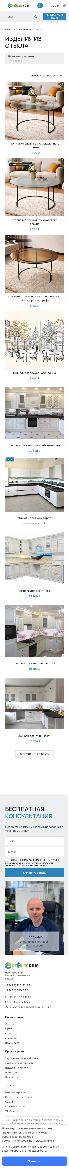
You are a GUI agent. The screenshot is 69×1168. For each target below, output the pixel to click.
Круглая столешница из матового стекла (34, 222)
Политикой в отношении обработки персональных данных (29, 864)
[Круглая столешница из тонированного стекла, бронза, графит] (34, 264)
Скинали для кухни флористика (34, 663)
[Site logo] (18, 5)
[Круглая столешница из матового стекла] (34, 187)
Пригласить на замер (54, 16)
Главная (10, 29)
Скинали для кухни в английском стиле (34, 445)
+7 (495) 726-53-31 (17, 990)
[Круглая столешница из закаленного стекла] (34, 111)
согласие (38, 860)
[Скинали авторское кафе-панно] (34, 340)
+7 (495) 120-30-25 (17, 985)
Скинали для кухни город (34, 518)
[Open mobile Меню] (64, 5)
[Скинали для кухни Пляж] (34, 558)
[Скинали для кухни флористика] (34, 631)
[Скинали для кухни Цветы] (34, 703)
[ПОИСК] (35, 16)
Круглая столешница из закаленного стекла (34, 145)
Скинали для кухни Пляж (34, 591)
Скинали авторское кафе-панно (34, 373)
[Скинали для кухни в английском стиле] (34, 413)
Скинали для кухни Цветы (35, 736)
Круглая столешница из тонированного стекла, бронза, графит (34, 298)
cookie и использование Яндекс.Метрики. (28, 1140)
